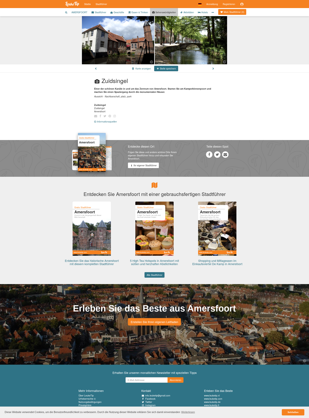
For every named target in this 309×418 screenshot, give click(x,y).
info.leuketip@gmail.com (157, 395)
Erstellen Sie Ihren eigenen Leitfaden (154, 322)
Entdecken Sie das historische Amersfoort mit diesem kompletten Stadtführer (92, 262)
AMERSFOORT (79, 12)
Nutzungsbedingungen (90, 401)
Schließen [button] (293, 412)
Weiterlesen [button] (188, 412)
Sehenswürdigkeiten (165, 12)
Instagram (150, 405)
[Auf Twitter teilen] (217, 154)
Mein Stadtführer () (233, 12)
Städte (87, 4)
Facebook (150, 398)
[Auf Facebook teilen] (209, 154)
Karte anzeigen (143, 68)
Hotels (204, 12)
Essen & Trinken (139, 12)
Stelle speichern (167, 68)
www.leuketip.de (212, 401)
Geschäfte (118, 12)
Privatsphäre (85, 405)
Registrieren (229, 4)
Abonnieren (175, 380)
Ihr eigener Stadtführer (145, 165)
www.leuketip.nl (212, 395)
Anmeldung (212, 4)
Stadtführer (101, 4)
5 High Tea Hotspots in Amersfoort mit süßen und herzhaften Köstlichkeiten (154, 262)
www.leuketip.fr (211, 405)
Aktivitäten (188, 12)
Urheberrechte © (87, 398)
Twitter (148, 401)
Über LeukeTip (86, 395)
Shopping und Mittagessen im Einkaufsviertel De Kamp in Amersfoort (217, 262)
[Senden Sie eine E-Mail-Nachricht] (225, 154)
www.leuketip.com (213, 398)
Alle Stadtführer (154, 275)
